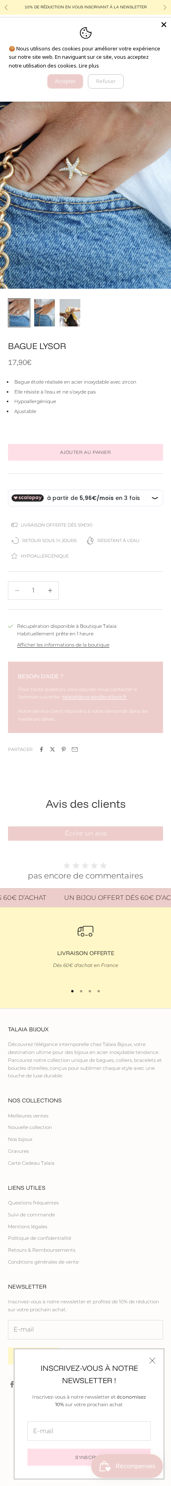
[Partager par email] (75, 749)
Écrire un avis (86, 833)
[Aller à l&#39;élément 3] (70, 312)
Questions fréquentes (33, 1203)
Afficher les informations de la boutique (63, 645)
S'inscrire (89, 1457)
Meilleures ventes (28, 1116)
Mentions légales (27, 1226)
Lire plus (89, 65)
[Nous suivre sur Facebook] (12, 1384)
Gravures (18, 1151)
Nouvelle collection (30, 1127)
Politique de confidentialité (39, 1238)
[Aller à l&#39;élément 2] (44, 312)
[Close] (164, 25)
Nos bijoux (20, 1139)
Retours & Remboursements (42, 1250)
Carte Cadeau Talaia (31, 1163)
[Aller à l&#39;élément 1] (19, 312)
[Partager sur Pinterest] (63, 749)
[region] (85, 950)
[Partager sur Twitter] (52, 749)
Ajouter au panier (85, 452)
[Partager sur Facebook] (41, 749)
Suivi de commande (31, 1215)
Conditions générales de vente (43, 1262)
